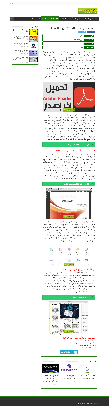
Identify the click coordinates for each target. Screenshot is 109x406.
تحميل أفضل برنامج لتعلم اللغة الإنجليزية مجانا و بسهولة (21, 51)
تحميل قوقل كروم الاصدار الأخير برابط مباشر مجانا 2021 (88, 378)
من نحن (92, 3)
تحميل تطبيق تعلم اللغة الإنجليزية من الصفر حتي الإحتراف (21, 44)
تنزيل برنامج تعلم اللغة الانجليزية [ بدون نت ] (20, 30)
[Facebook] (12, 3)
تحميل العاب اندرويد (87, 18)
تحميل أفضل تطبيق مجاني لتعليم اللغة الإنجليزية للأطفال (21, 37)
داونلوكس (83, 403)
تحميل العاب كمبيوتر (74, 18)
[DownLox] (87, 10)
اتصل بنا (96, 3)
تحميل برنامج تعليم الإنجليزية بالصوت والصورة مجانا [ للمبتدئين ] (20, 59)
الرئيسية (96, 18)
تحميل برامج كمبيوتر (53, 18)
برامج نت (44, 18)
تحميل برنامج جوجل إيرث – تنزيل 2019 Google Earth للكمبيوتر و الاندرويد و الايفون (51, 380)
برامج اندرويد (63, 18)
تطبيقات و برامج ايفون (34, 18)
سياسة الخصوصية (86, 3)
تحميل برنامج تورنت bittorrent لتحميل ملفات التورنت (69, 378)
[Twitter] (11, 3)
